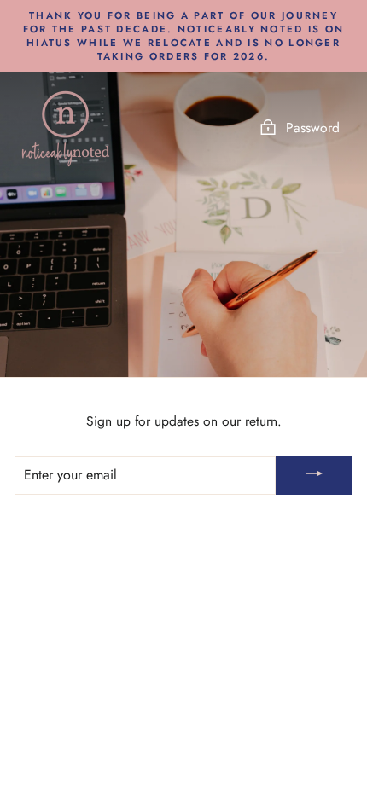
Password (313, 127)
